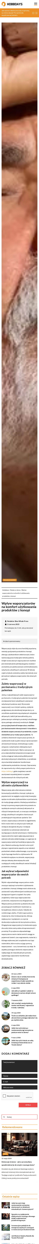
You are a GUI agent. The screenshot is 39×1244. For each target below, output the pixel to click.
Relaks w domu (9, 580)
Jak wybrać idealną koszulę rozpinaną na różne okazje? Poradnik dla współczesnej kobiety (15, 13)
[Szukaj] (4, 1117)
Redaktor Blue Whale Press (17, 621)
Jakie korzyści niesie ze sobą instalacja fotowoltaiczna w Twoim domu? (22, 1042)
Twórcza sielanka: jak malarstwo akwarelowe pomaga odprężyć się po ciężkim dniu (24, 1018)
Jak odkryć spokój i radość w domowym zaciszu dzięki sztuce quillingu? (23, 993)
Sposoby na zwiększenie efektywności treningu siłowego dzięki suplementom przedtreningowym (23, 1217)
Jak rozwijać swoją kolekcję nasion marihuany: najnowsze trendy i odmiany (22, 1005)
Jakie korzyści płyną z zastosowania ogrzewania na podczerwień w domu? (22, 1030)
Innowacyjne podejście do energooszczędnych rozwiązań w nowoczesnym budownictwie (23, 1227)
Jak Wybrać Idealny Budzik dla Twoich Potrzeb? (22, 1237)
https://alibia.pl (7, 771)
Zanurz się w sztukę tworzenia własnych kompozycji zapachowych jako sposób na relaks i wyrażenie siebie (23, 980)
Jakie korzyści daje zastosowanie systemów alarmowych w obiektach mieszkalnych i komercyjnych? (22, 1206)
